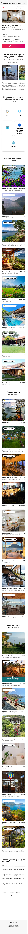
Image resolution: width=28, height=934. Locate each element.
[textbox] (7, 41)
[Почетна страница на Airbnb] (3, 7)
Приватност (11, 926)
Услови (17, 926)
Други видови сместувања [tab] (8, 865)
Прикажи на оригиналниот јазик (17, 3)
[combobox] (13, 36)
